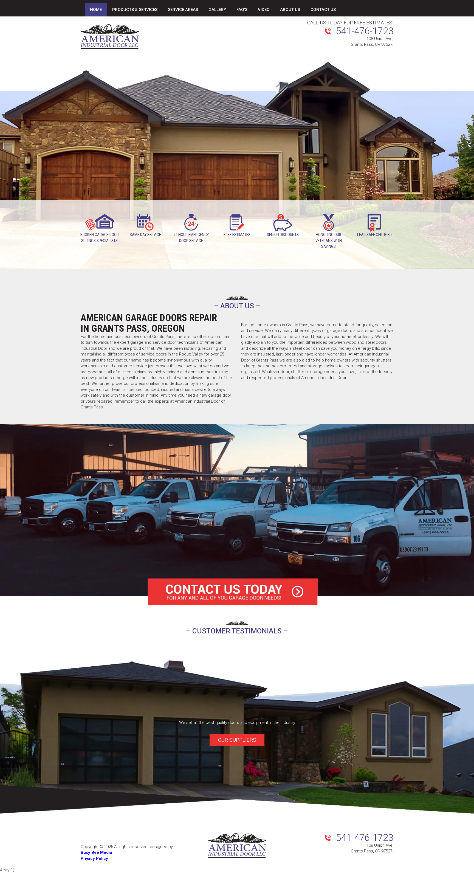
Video (264, 9)
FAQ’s (241, 9)
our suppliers (237, 740)
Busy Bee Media (96, 852)
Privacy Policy (94, 858)
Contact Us (323, 9)
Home (96, 9)
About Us (290, 9)
